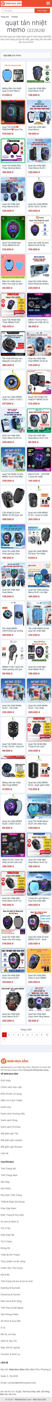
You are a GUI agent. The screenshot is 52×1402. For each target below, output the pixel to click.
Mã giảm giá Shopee (11, 1146)
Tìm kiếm (42, 10)
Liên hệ (4, 1153)
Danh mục (6, 1107)
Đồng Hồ (5, 1248)
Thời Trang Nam (9, 1175)
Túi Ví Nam (6, 1241)
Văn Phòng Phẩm (9, 1314)
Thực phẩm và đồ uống (13, 1261)
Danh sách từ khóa (10, 1126)
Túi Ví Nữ (5, 1228)
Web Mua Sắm (39, 1399)
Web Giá (3, 1394)
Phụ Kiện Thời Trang (11, 1195)
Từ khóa (14, 17)
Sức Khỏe (6, 1188)
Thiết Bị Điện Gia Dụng (13, 1201)
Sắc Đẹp (5, 1181)
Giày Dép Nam (8, 1208)
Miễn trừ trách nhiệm (11, 1100)
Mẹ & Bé (5, 1274)
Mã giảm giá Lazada (11, 1140)
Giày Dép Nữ (7, 1234)
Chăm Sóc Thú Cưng (11, 1268)
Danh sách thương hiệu (13, 1113)
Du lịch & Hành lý (10, 1221)
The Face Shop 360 (31, 1391)
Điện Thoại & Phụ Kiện (12, 1215)
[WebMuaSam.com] (15, 3)
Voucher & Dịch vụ (10, 1354)
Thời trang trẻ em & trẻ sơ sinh (17, 1281)
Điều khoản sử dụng (11, 1093)
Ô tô (3, 1327)
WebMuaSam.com (23, 1399)
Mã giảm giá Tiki (9, 1133)
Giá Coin (12, 1394)
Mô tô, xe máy (8, 1334)
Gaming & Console (10, 1287)
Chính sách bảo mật (11, 1087)
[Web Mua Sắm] (14, 1061)
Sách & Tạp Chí (9, 1340)
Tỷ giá (18, 1391)
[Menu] (48, 3)
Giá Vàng (45, 1391)
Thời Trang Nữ (8, 1168)
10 (47, 1035)
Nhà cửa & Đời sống (11, 1301)
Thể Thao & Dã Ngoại (12, 1307)
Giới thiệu (6, 1080)
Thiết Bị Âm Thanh (10, 1254)
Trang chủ (5, 17)
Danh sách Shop (9, 1120)
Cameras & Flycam (10, 1294)
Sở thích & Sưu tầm (11, 1321)
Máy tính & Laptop (10, 1347)
